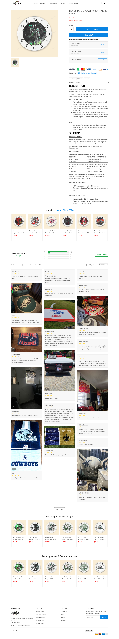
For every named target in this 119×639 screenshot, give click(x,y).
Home (36, 3)
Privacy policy (40, 611)
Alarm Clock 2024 (65, 210)
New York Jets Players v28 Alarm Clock (50, 538)
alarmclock (94, 73)
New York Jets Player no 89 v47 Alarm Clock (19, 538)
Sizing (63, 617)
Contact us (64, 611)
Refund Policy (40, 623)
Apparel (42, 3)
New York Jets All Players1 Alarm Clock (100, 538)
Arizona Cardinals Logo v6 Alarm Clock (18, 232)
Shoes (63, 3)
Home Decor (53, 3)
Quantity (71, 25)
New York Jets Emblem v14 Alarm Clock (83, 538)
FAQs (62, 614)
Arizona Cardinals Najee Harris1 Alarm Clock (50, 232)
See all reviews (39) (16, 256)
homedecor (86, 73)
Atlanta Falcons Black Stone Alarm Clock (67, 232)
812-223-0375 (15, 623)
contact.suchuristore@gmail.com (20, 625)
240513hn (80, 73)
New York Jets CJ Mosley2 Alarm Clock (67, 538)
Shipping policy (40, 617)
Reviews (63, 620)
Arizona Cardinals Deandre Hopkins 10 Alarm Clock (34, 232)
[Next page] (109, 227)
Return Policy (40, 620)
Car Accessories (74, 3)
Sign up (104, 617)
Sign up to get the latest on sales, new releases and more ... (96, 612)
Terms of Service (41, 614)
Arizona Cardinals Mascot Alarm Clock (99, 232)
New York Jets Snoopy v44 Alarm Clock (34, 538)
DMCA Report (80, 631)
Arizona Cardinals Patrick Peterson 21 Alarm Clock (83, 232)
